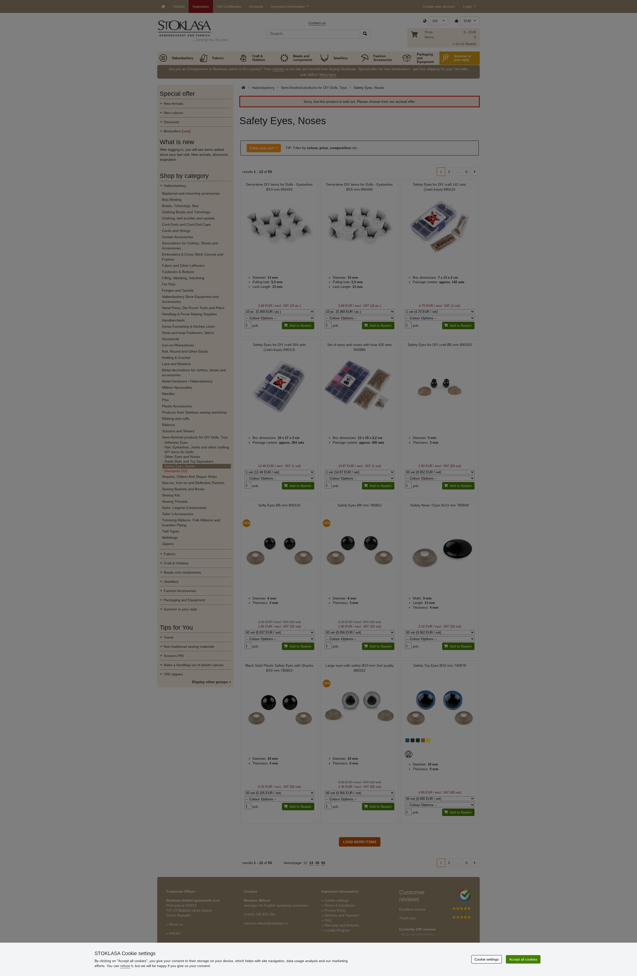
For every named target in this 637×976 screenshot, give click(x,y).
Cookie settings (487, 959)
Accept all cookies (523, 959)
